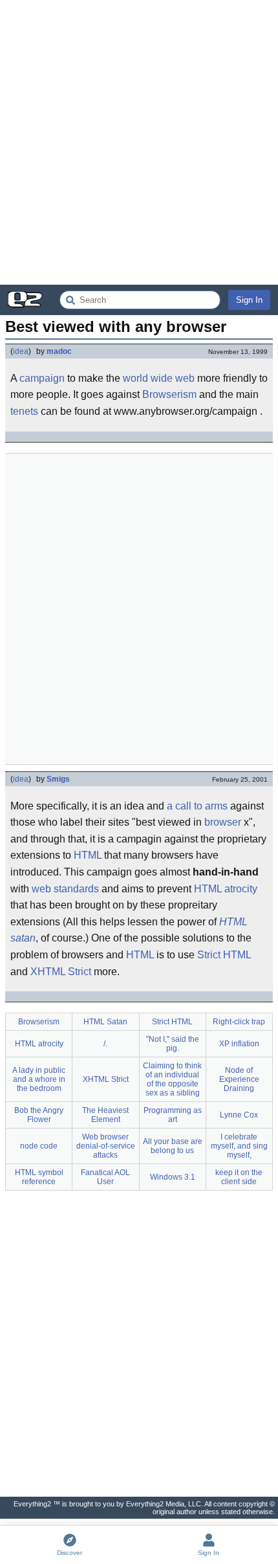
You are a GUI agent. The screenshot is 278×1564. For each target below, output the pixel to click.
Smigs (58, 779)
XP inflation (239, 1043)
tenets (24, 411)
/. (105, 1043)
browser (222, 822)
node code (39, 1146)
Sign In (249, 300)
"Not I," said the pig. (172, 1044)
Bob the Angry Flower (38, 1115)
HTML (88, 855)
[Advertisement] (139, 142)
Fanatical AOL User (105, 1177)
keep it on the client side (238, 1177)
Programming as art (173, 1115)
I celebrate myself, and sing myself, (239, 1146)
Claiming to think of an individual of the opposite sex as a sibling (172, 1079)
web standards (65, 888)
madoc (59, 351)
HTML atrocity (225, 888)
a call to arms (197, 805)
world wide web (159, 378)
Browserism (169, 394)
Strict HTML (224, 954)
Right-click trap (239, 1021)
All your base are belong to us (172, 1146)
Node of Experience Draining (239, 1079)
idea (20, 351)
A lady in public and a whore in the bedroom (38, 1079)
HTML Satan (105, 1021)
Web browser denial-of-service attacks (105, 1146)
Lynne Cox (239, 1114)
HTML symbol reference (39, 1177)
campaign (42, 378)
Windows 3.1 (172, 1177)
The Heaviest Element (105, 1115)
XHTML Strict (60, 971)
